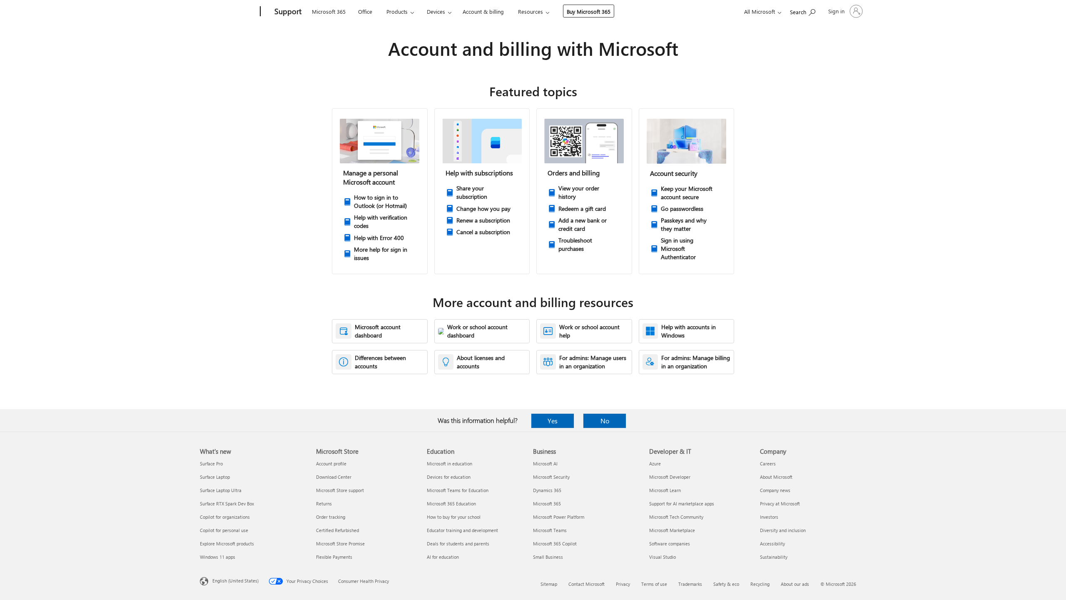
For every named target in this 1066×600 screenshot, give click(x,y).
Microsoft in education (449, 463)
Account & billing (483, 11)
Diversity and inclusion (783, 530)
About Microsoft (776, 477)
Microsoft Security (551, 477)
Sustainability (773, 557)
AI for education (443, 557)
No (604, 420)
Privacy (623, 584)
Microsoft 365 (329, 11)
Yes (553, 420)
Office (365, 11)
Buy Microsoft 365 (588, 11)
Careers (768, 463)
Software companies (669, 543)
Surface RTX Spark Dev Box (227, 503)
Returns (324, 503)
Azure (655, 463)
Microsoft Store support (340, 490)
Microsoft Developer (669, 477)
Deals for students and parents (458, 543)
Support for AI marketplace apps (681, 503)
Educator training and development (462, 530)
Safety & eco (726, 584)
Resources (530, 11)
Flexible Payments (334, 557)
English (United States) (235, 581)
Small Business (548, 557)
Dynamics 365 (547, 490)
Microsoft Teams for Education (457, 490)
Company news (775, 490)
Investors (769, 517)
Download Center (333, 477)
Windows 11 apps (217, 557)
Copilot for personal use (224, 530)
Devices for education (449, 477)
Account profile (331, 463)
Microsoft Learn (665, 490)
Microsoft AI (545, 463)
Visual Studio (662, 557)
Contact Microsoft (586, 584)
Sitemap (548, 584)
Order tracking (330, 517)
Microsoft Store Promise (340, 543)
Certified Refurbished (337, 530)
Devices (436, 11)
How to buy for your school (454, 517)
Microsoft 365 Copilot (555, 543)
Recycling (760, 584)
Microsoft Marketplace (672, 530)
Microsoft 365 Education (451, 503)
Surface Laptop (215, 477)
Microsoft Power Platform (558, 517)
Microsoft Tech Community (676, 517)
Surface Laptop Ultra (221, 490)
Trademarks (690, 584)
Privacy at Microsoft (780, 503)
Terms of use (654, 584)
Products (397, 11)
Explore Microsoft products (227, 543)
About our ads (795, 584)
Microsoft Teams (550, 530)
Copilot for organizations (225, 517)
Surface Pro (211, 463)
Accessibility (772, 543)
